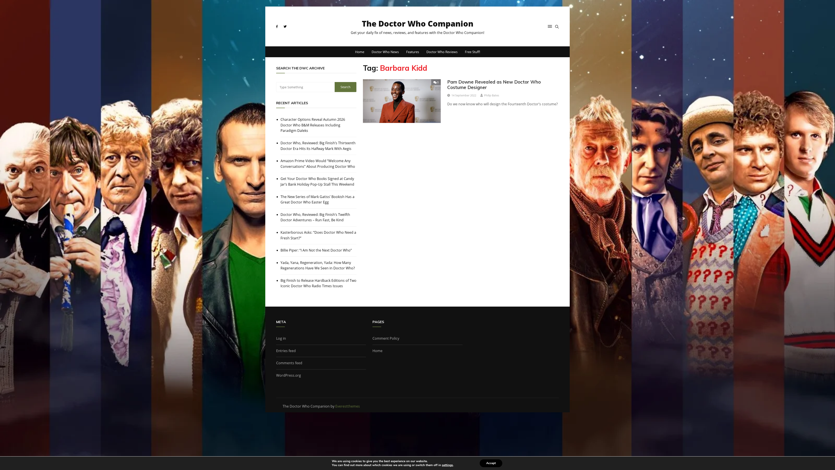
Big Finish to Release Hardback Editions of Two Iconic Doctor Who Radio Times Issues (318, 283)
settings (447, 465)
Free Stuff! (472, 52)
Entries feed (286, 350)
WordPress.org (288, 375)
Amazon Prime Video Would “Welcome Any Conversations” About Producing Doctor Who (318, 163)
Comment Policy (385, 338)
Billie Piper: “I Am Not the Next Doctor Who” (316, 250)
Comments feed (289, 363)
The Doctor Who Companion (417, 23)
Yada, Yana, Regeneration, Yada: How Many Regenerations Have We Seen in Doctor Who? (318, 265)
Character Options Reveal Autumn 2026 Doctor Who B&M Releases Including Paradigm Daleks (313, 125)
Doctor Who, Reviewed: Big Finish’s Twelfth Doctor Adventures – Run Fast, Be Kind (315, 217)
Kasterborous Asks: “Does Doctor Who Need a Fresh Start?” (318, 235)
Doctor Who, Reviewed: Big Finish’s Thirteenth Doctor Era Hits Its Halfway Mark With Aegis (318, 146)
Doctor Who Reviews (442, 52)
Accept (491, 463)
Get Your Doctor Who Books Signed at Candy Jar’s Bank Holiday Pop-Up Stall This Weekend (317, 181)
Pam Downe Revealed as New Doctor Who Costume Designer (494, 84)
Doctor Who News (385, 52)
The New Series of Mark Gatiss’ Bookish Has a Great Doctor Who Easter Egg (317, 199)
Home (359, 52)
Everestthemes (347, 406)
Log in (281, 338)
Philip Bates (491, 95)
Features (412, 52)
